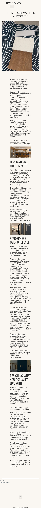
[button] (12, 6)
